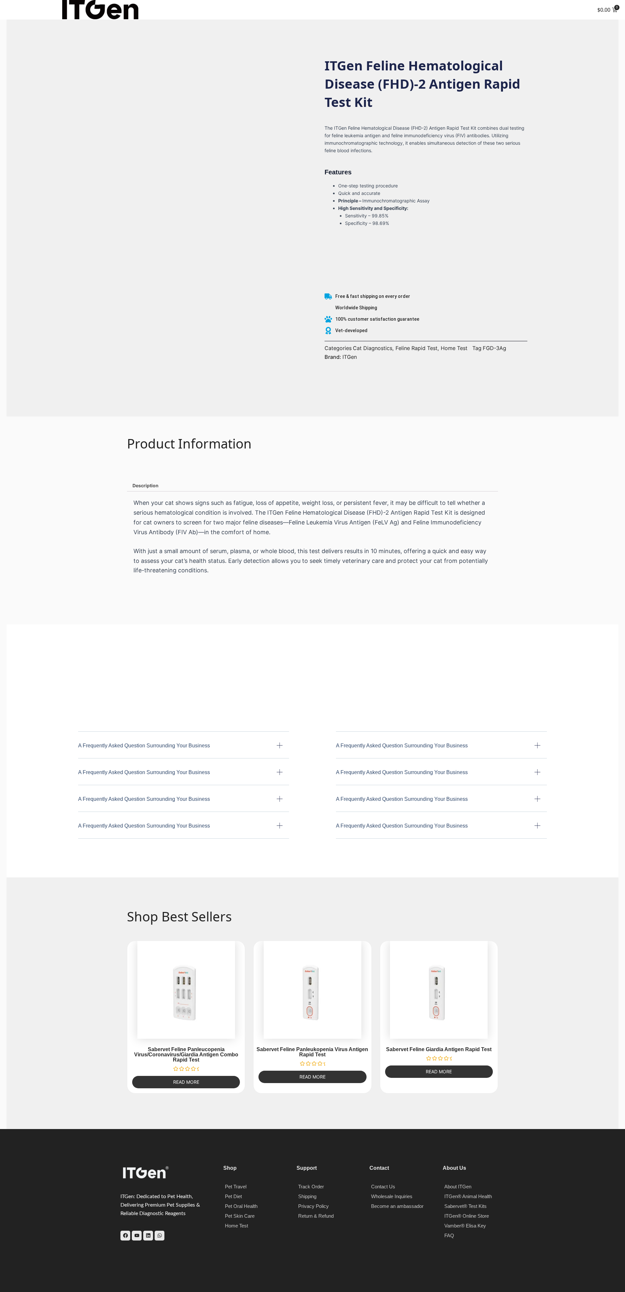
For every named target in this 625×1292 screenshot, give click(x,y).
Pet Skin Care (240, 1216)
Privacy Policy (313, 1206)
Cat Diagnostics (372, 348)
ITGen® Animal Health (468, 1196)
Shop (230, 1168)
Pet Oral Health (241, 1206)
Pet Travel (235, 1186)
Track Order (311, 1186)
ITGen (349, 357)
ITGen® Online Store (466, 1216)
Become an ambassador (397, 1206)
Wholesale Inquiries (391, 1196)
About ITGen (457, 1186)
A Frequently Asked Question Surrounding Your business (144, 745)
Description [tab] (145, 485)
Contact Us (383, 1186)
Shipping (307, 1196)
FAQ (449, 1235)
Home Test (454, 348)
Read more (186, 1082)
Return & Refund (316, 1216)
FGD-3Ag (494, 348)
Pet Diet (233, 1196)
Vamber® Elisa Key (465, 1225)
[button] (9, 9)
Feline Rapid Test (417, 348)
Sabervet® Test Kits (465, 1206)
